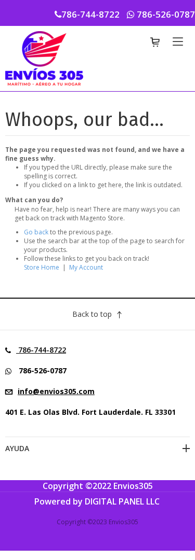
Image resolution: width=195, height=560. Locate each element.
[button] (90, 370)
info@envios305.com (56, 391)
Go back (36, 232)
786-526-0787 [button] (165, 14)
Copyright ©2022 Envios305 (98, 486)
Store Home (41, 267)
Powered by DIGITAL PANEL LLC (97, 501)
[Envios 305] (44, 57)
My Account (86, 267)
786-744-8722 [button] (91, 14)
